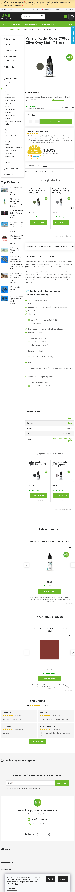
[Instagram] (43, 834)
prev (26, 565)
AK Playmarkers (10, 115)
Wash (7, 130)
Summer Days (11, 39)
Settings (12, 888)
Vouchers (9, 174)
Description (30, 246)
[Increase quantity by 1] (37, 121)
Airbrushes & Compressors (13, 148)
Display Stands (9, 156)
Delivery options (69, 107)
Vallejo (7, 124)
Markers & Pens (10, 139)
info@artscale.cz (39, 819)
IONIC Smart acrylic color (13, 121)
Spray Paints (9, 142)
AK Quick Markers (11, 127)
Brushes (7, 106)
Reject (50, 879)
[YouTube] (48, 834)
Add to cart (55, 121)
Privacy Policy (35, 788)
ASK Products (11, 51)
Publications (11, 163)
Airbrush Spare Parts (11, 136)
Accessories (10, 73)
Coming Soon (9, 61)
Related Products (60, 246)
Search (42, 16)
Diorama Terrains (10, 98)
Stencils (7, 118)
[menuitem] (5, 24)
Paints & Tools (11, 79)
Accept (62, 879)
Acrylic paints (70, 440)
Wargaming (9, 153)
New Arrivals (11, 56)
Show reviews (47, 156)
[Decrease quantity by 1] (30, 121)
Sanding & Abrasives (11, 151)
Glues (7, 95)
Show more (37, 742)
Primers (7, 145)
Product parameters (45, 246)
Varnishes (8, 103)
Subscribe (61, 783)
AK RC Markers (10, 86)
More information (58, 100)
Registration (69, 10)
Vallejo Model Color (60, 439)
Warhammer (10, 45)
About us (3, 10)
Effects (7, 133)
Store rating (37, 701)
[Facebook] (38, 834)
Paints (7, 89)
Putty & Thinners (10, 101)
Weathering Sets (10, 109)
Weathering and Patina (12, 92)
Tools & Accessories (11, 83)
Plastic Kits (10, 67)
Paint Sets (8, 112)
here (16, 884)
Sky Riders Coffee (13, 169)
